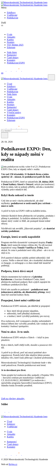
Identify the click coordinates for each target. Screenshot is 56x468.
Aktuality (11, 37)
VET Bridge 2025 (15, 45)
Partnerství (12, 55)
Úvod (9, 84)
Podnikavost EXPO (16, 63)
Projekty (11, 42)
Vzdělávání (12, 15)
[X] (10, 411)
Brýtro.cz (13, 464)
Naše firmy (12, 52)
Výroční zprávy (14, 112)
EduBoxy (11, 12)
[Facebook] (3, 411)
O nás (9, 34)
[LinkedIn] (7, 411)
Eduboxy (11, 424)
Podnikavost (12, 18)
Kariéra (10, 39)
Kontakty (11, 60)
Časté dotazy (13, 57)
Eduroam (11, 47)
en (2, 73)
